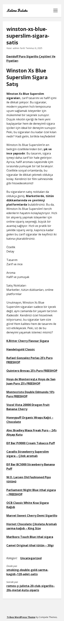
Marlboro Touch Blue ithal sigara (29, 537)
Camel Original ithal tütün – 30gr (30, 545)
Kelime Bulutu (16, 11)
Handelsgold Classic (20, 349)
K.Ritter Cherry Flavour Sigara (27, 341)
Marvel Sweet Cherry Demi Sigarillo (31, 516)
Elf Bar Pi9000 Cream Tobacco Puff (30, 443)
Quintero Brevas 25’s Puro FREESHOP (31, 371)
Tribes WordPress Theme (21, 617)
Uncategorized (31, 558)
